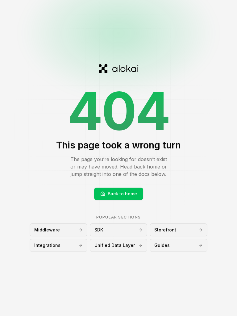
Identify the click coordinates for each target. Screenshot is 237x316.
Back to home (122, 193)
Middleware (47, 229)
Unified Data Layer (114, 245)
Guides (162, 245)
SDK (98, 229)
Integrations (47, 245)
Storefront (165, 229)
